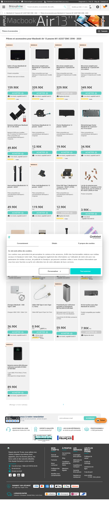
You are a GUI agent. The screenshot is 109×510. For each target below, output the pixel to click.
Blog (96, 1)
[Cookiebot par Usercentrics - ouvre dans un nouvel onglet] (91, 237)
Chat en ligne (33, 1)
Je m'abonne (90, 418)
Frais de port (88, 472)
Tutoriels (104, 31)
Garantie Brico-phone (77, 471)
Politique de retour (88, 457)
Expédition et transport (77, 466)
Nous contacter (54, 464)
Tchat (102, 420)
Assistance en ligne (88, 467)
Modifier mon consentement (56, 474)
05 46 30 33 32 (11, 1)
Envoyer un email (17, 471)
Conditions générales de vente (66, 463)
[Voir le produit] (17, 53)
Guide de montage (87, 462)
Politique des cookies (55, 469)
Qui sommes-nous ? (66, 454)
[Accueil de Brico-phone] (15, 7)
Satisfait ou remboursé (77, 476)
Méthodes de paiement (77, 461)
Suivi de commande (55, 455)
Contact (103, 1)
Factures (54, 460)
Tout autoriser (85, 271)
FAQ (90, 1)
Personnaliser (53, 271)
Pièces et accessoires (10, 31)
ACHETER (16, 93)
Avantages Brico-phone (77, 455)
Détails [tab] (54, 243)
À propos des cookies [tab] (86, 243)
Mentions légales (65, 469)
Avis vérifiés (88, 475)
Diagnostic (82, 1)
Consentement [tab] (22, 243)
